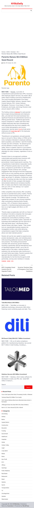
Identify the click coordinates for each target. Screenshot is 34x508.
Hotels (3, 442)
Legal (3, 448)
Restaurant (4, 476)
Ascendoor (10, 506)
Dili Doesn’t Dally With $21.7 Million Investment (16, 338)
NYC (12, 261)
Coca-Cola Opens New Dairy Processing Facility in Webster (17, 394)
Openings (4, 467)
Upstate (4, 496)
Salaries (4, 482)
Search (4, 384)
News (8, 261)
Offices (3, 465)
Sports (3, 485)
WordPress (25, 506)
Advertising (5, 413)
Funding (4, 261)
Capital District (5, 422)
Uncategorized (5, 493)
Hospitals (4, 439)
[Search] (31, 10)
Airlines (3, 416)
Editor (4, 63)
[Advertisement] (17, 30)
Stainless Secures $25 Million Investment (14, 374)
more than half (15, 131)
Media (3, 453)
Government (5, 433)
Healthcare (4, 436)
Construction (5, 425)
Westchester (5, 499)
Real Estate (4, 473)
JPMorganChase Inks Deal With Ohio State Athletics (15, 404)
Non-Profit (4, 459)
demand (17, 112)
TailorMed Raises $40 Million (10, 302)
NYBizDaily (17, 4)
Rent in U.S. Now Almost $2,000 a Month (12, 407)
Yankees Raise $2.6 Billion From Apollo (12, 397)
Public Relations (6, 470)
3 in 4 (20, 129)
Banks (3, 419)
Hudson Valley (5, 445)
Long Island (5, 450)
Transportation (5, 487)
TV (2, 490)
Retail (3, 479)
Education (4, 428)
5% (5, 179)
